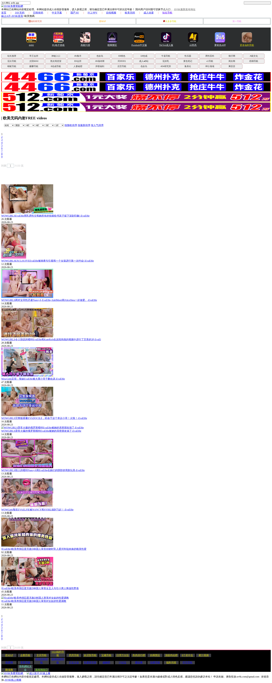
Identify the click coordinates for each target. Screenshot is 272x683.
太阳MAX (33, 61)
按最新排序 (84, 125)
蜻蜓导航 (11, 66)
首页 (3, 12)
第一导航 (236, 21)
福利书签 (171, 662)
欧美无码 (130, 12)
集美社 (187, 66)
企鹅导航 (25, 655)
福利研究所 (36, 21)
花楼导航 (155, 662)
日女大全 (74, 662)
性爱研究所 (90, 662)
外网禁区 (155, 655)
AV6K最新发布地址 (185, 9)
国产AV (75, 12)
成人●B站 (143, 61)
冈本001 (122, 61)
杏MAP (102, 21)
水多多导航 (170, 21)
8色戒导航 (56, 66)
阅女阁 (232, 61)
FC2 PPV (92, 12)
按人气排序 (97, 125)
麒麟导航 (33, 66)
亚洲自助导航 (57, 661)
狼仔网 (232, 56)
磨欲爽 (139, 662)
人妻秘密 (78, 66)
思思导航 (74, 655)
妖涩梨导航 (90, 655)
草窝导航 (25, 662)
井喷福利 (99, 66)
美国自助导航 (41, 661)
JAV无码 (19, 12)
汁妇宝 (122, 662)
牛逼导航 (165, 56)
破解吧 (106, 662)
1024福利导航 (57, 654)
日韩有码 (38, 12)
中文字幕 (57, 12)
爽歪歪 (232, 66)
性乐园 (187, 56)
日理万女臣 (122, 655)
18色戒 (143, 56)
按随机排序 (71, 125)
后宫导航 (121, 66)
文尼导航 (42, 655)
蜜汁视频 (204, 655)
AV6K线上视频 (13, 680)
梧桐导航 (253, 61)
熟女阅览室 (55, 61)
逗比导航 (11, 61)
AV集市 (77, 56)
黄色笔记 (187, 61)
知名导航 (167, 12)
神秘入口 (55, 56)
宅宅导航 (187, 662)
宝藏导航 (106, 655)
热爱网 (9, 662)
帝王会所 (33, 56)
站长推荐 (11, 56)
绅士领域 (209, 66)
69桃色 (121, 56)
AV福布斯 (100, 61)
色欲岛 (99, 56)
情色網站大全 (25, 668)
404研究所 (166, 66)
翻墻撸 (9, 669)
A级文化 (254, 56)
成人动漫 (149, 12)
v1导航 (209, 61)
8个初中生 (187, 655)
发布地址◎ (41, 669)
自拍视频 (111, 12)
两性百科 (209, 56)
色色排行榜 (139, 655)
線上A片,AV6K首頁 (12, 16)
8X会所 (77, 61)
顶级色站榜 (171, 655)
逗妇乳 (165, 61)
